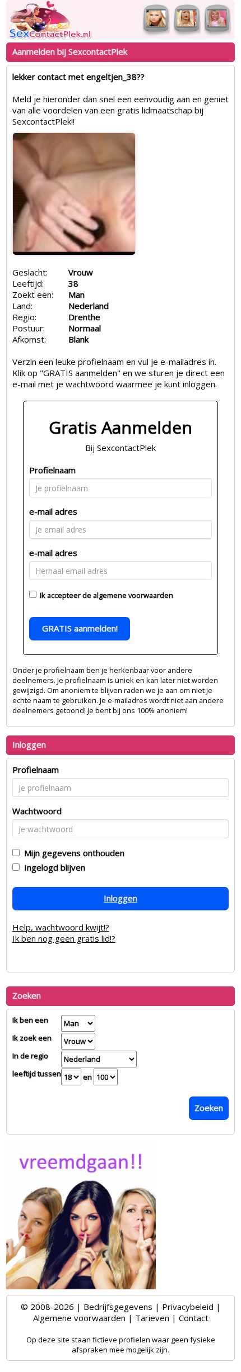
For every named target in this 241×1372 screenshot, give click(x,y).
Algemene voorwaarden (79, 1317)
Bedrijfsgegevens (118, 1306)
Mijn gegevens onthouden (72, 852)
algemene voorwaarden (133, 595)
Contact (193, 1317)
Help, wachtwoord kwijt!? (60, 927)
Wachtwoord (37, 810)
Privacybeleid (188, 1306)
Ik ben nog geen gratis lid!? (63, 938)
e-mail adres (53, 511)
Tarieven (152, 1317)
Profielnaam (52, 470)
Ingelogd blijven (52, 867)
